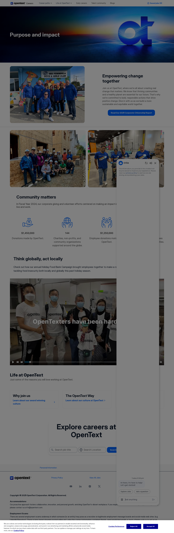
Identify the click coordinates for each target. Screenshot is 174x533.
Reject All (133, 526)
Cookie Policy (18, 530)
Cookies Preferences (116, 526)
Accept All (150, 526)
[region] (87, 526)
